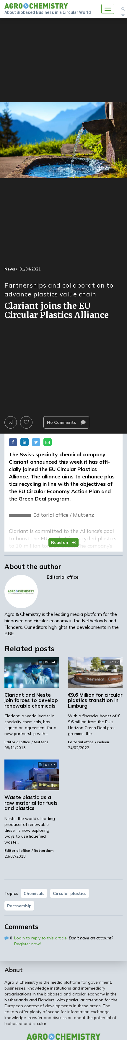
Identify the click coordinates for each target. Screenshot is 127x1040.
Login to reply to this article (40, 938)
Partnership (19, 905)
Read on (60, 542)
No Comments (62, 422)
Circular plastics (69, 893)
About (13, 970)
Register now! (27, 944)
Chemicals (34, 893)
